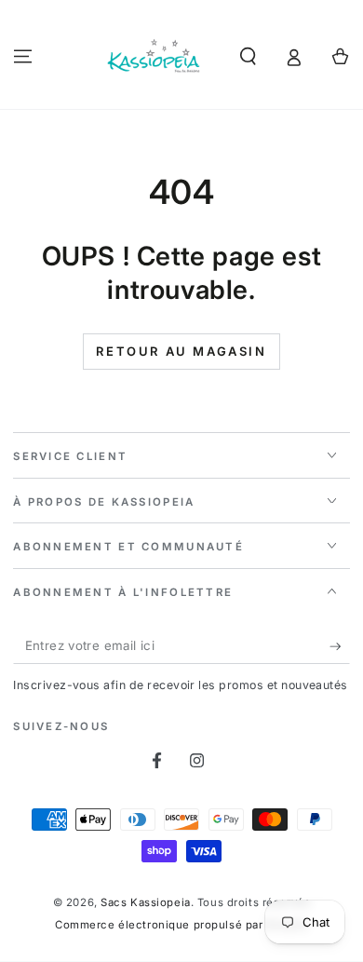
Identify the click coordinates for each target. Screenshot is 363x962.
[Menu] (23, 56)
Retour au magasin (181, 351)
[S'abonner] (339, 646)
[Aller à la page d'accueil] (154, 57)
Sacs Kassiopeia (146, 902)
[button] (248, 56)
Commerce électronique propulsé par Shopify (181, 924)
